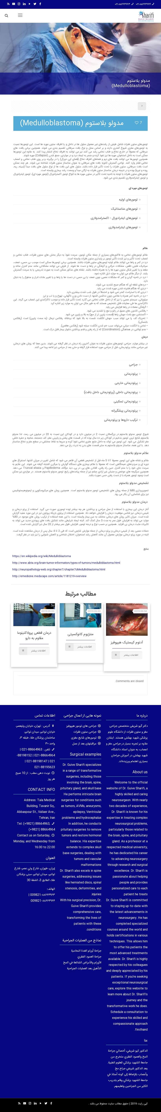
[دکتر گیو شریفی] (146, 16)
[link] (80, 199)
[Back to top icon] (142, 1104)
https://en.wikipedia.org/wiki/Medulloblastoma (41, 556)
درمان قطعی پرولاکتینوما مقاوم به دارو (34, 635)
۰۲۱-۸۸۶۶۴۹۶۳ (122, 4)
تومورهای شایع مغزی (83, 737)
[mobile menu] (20, 15)
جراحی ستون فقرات (84, 731)
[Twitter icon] (35, 4)
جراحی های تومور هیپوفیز (81, 726)
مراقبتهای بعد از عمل (84, 743)
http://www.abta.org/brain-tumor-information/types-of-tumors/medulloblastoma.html (66, 563)
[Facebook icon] (40, 4)
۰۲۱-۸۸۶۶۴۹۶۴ (143, 4)
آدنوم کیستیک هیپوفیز (127, 643)
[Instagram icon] (19, 4)
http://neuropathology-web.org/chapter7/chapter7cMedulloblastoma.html (58, 569)
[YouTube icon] (29, 4)
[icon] (14, 4)
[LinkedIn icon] (24, 4)
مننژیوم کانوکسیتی (80, 634)
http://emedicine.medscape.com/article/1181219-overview (49, 576)
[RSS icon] (8, 4)
